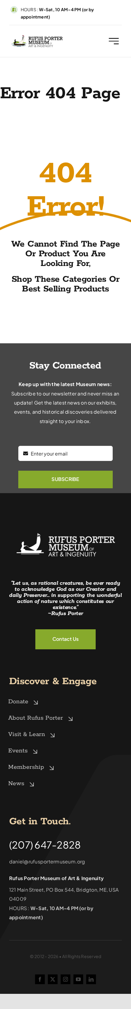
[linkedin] (91, 979)
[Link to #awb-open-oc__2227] (114, 41)
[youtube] (78, 979)
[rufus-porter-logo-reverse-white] (65, 532)
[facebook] (40, 979)
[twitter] (53, 979)
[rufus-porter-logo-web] (36, 36)
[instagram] (65, 979)
